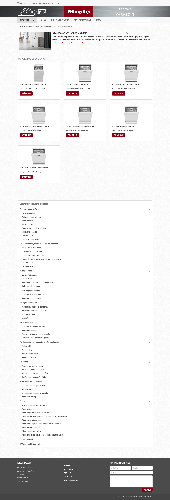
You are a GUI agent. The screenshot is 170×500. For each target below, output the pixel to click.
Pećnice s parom (28, 224)
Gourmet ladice (27, 236)
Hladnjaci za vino (28, 314)
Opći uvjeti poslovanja (71, 480)
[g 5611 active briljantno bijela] (73, 78)
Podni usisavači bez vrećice (33, 370)
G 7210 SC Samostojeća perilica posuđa (123, 126)
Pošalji (147, 490)
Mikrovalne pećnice (29, 232)
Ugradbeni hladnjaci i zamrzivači (34, 311)
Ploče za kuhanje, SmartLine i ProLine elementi (39, 244)
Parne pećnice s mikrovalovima (34, 228)
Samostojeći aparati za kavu (33, 295)
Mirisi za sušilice (28, 389)
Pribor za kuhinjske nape (31, 420)
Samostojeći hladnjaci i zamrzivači (35, 307)
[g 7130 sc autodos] (73, 120)
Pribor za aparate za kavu (32, 431)
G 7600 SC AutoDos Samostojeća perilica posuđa (34, 168)
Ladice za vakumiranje (30, 239)
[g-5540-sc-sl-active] (27, 78)
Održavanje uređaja (29, 397)
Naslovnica (23, 26)
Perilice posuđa (46, 26)
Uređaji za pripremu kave (30, 290)
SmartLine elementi (29, 263)
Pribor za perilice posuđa (31, 428)
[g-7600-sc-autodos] (27, 162)
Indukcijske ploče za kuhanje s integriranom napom (42, 259)
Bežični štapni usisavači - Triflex (34, 377)
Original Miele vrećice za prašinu (34, 405)
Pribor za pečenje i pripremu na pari (36, 413)
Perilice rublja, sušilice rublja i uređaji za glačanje (39, 342)
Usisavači (24, 362)
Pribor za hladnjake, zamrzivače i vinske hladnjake (41, 424)
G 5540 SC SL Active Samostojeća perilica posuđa (34, 84)
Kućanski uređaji (33, 26)
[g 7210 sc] (120, 120)
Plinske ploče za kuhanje (31, 248)
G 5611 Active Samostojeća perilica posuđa (78, 84)
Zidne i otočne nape (29, 275)
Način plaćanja (68, 469)
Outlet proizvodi (26, 439)
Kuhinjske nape (26, 271)
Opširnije (49, 79)
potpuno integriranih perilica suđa (80, 43)
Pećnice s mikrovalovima (31, 217)
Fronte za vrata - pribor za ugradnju (35, 338)
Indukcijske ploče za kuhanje (33, 255)
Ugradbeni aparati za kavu (32, 298)
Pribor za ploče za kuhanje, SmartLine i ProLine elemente (44, 416)
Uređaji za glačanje (29, 357)
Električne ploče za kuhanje (32, 252)
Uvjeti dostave (68, 473)
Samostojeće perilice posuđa (33, 327)
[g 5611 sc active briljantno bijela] (120, 78)
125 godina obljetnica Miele (31, 444)
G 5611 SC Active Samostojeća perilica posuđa (125, 84)
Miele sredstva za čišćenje (31, 381)
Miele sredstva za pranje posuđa (35, 393)
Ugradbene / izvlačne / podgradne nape (37, 282)
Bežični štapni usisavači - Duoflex (35, 373)
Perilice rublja (27, 346)
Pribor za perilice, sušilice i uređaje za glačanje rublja (42, 435)
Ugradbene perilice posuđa (32, 330)
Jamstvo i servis (69, 476)
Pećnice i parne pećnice (29, 209)
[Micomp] (32, 11)
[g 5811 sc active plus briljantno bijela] (27, 120)
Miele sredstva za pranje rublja (34, 386)
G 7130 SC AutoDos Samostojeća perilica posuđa (80, 126)
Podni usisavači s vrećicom (32, 366)
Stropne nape (27, 279)
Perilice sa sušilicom (30, 354)
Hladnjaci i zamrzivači (28, 303)
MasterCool (26, 318)
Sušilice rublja (27, 350)
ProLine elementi (28, 266)
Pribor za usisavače (29, 409)
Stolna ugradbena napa (31, 286)
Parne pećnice (27, 221)
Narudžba (67, 465)
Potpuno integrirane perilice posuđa (36, 334)
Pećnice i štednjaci (29, 213)
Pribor (22, 401)
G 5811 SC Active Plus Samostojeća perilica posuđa (34, 126)
